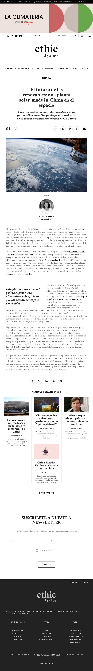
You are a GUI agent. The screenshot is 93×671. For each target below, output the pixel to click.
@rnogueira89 (46, 219)
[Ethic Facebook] (3, 36)
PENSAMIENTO (48, 68)
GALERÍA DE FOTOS (75, 637)
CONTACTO (17, 637)
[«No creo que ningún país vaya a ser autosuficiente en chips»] (76, 404)
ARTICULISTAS (18, 634)
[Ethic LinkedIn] (20, 36)
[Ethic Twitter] (8, 36)
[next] (89, 2)
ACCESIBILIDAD (40, 654)
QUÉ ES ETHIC (17, 631)
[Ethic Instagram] (12, 36)
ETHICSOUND (61, 36)
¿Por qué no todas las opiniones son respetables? (53, 2)
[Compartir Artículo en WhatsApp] (77, 128)
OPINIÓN (60, 68)
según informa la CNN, (52, 260)
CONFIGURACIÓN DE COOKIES (48, 656)
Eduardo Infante (24, 2)
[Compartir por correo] (84, 128)
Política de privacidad (51, 550)
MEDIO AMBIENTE (22, 68)
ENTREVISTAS (71, 68)
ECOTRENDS (12, 613)
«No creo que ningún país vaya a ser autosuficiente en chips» (76, 420)
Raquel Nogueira (46, 216)
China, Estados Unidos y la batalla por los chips (46, 465)
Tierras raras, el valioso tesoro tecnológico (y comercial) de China (16, 426)
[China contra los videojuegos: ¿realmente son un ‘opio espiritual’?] (46, 404)
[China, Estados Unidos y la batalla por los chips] (46, 451)
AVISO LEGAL (56, 654)
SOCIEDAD (36, 68)
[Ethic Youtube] (16, 36)
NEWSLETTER (75, 634)
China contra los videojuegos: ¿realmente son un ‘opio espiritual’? (46, 420)
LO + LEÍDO (84, 68)
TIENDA (73, 36)
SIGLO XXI (9, 68)
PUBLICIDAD (46, 634)
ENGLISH (37, 36)
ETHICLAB (48, 36)
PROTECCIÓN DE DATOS (19, 654)
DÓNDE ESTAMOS (46, 639)
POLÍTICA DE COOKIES (74, 654)
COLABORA (46, 637)
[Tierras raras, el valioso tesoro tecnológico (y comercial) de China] (16, 406)
